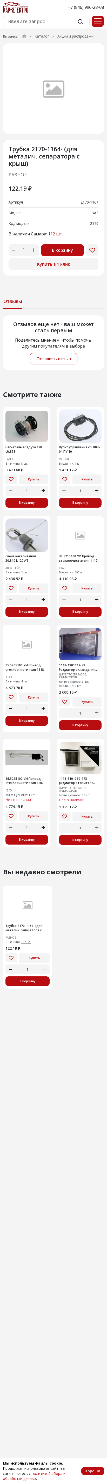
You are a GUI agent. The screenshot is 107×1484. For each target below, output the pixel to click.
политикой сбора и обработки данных (34, 1476)
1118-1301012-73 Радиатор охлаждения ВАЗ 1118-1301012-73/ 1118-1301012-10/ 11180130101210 (77, 667)
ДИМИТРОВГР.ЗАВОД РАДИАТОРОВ (72, 676)
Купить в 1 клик (53, 264)
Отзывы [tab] (12, 301)
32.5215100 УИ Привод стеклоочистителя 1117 (78, 558)
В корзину (62, 250)
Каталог (42, 36)
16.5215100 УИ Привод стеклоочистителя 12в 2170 (23, 781)
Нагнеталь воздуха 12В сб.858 (23, 449)
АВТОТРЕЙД (13, 568)
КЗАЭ (62, 568)
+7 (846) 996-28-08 (86, 7)
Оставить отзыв (53, 359)
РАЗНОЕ (18, 174)
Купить (33, 479)
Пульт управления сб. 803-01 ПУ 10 (79, 449)
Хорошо (92, 1470)
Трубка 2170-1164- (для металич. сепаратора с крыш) (23, 928)
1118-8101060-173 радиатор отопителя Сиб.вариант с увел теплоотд (76, 781)
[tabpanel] (53, 342)
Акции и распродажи (75, 36)
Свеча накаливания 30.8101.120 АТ (20, 558)
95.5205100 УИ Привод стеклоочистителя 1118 (24, 667)
